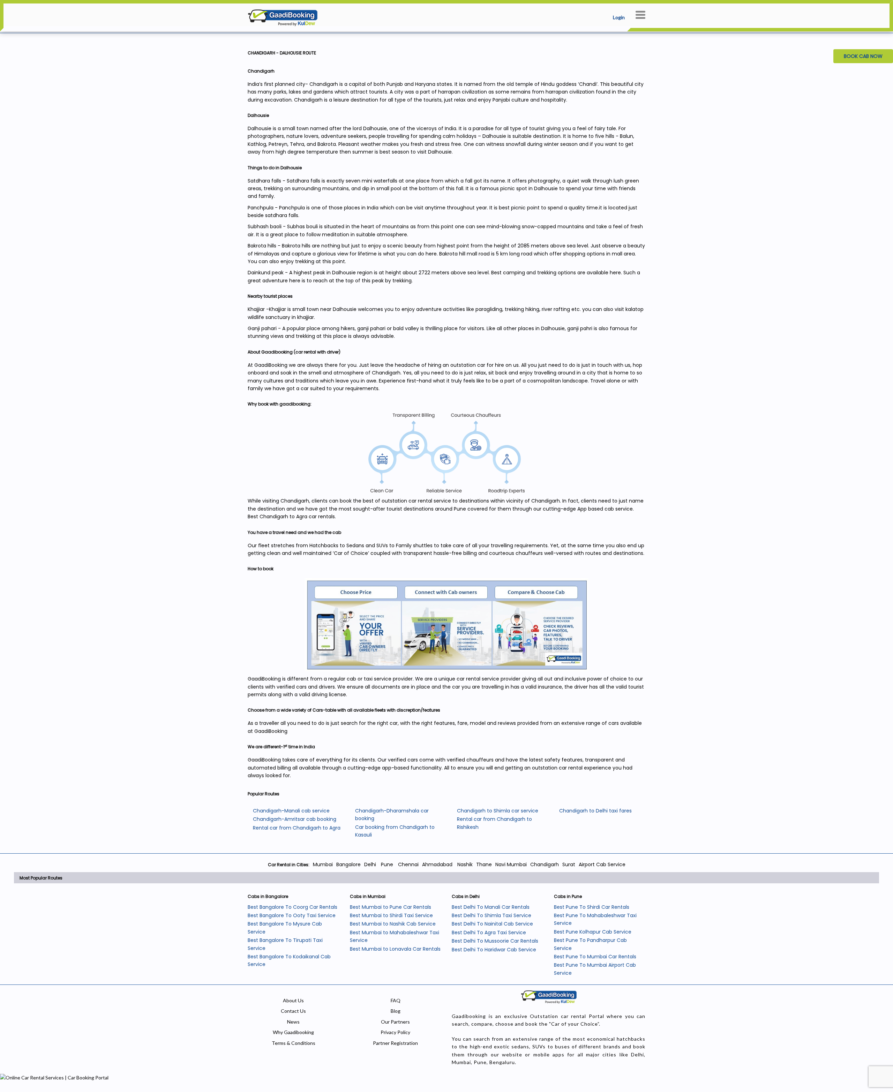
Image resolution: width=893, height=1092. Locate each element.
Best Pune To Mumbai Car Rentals (595, 956)
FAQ (395, 1000)
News (293, 1022)
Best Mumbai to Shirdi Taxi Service (391, 915)
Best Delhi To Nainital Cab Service (492, 923)
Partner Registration (395, 1043)
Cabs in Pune (568, 896)
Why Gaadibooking (293, 1032)
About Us (293, 1000)
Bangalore (348, 864)
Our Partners (395, 1022)
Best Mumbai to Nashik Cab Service (393, 923)
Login (619, 17)
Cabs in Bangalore (268, 896)
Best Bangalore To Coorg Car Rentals (292, 907)
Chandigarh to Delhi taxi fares (595, 810)
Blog (395, 1011)
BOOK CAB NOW (863, 56)
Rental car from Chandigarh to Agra (296, 827)
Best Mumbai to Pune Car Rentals (390, 907)
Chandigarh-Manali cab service (291, 810)
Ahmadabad (437, 864)
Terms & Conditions (293, 1043)
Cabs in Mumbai (367, 896)
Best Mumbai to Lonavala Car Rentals (395, 948)
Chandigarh (544, 864)
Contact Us (293, 1011)
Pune (386, 864)
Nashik (465, 864)
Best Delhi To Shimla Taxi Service (491, 915)
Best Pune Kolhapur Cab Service (592, 931)
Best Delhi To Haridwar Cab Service (494, 949)
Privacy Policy (395, 1032)
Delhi (370, 864)
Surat (568, 864)
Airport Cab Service (602, 864)
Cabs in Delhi (466, 896)
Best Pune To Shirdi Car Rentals (591, 907)
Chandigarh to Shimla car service (497, 810)
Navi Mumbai (511, 864)
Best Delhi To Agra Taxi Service (489, 932)
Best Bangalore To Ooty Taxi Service (292, 915)
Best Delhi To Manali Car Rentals (491, 907)
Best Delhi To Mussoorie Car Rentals (495, 940)
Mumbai (323, 864)
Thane (484, 864)
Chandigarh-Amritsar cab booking (294, 819)
